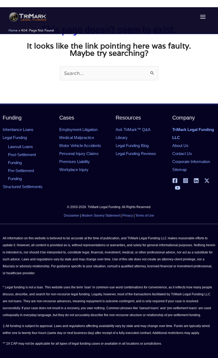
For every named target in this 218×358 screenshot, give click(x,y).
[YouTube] (177, 187)
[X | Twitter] (206, 180)
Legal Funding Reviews (136, 153)
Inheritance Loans (18, 129)
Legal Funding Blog (132, 145)
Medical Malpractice (76, 137)
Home (13, 30)
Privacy (127, 215)
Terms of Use (144, 215)
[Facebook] (175, 180)
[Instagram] (185, 180)
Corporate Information (191, 161)
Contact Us (182, 153)
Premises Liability (74, 161)
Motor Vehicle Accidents (80, 145)
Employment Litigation (78, 129)
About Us (180, 145)
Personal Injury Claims (79, 153)
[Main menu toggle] (202, 17)
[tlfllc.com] (28, 17)
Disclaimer (71, 215)
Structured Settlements (23, 186)
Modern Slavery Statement (101, 215)
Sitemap (179, 169)
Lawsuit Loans (20, 146)
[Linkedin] (196, 180)
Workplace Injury (74, 169)
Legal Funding (15, 137)
